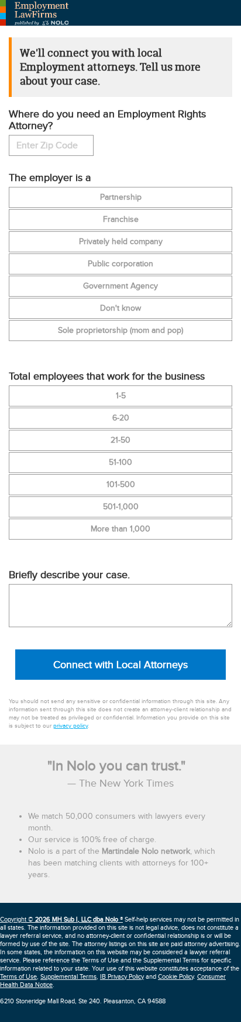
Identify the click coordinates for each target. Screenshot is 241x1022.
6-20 (120, 418)
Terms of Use (18, 977)
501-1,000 (121, 507)
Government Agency (120, 286)
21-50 (120, 440)
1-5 (121, 396)
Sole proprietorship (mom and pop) (120, 330)
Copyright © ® (61, 919)
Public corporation (120, 264)
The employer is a (50, 178)
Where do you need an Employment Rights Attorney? (107, 120)
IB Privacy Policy (122, 977)
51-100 (120, 462)
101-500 (120, 484)
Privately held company (121, 241)
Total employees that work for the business (107, 377)
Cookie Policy (176, 977)
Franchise (121, 219)
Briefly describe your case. (69, 575)
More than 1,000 (120, 529)
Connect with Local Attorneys (120, 665)
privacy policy (70, 725)
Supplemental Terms (68, 977)
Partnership (121, 197)
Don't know (120, 308)
